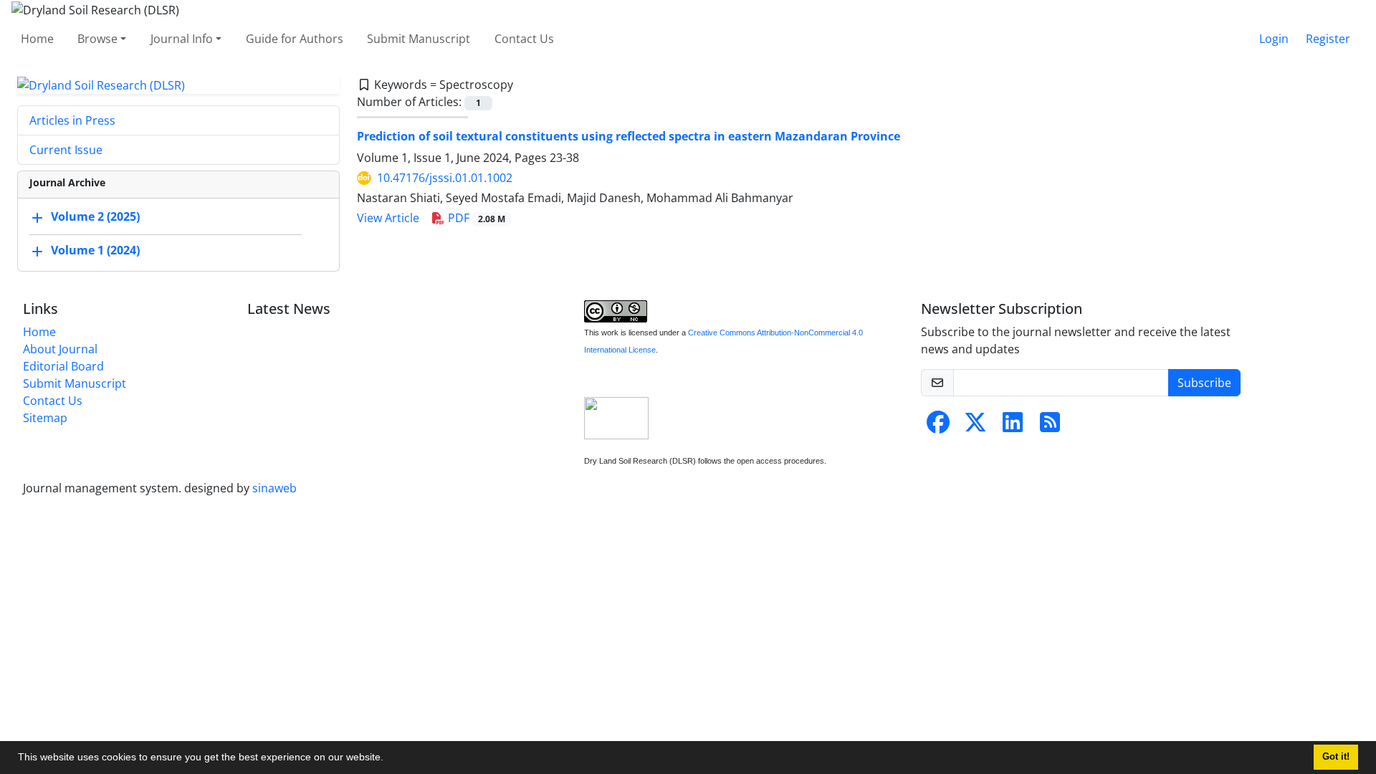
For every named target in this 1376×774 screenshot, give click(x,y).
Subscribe (1204, 383)
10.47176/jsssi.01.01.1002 (444, 178)
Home (37, 39)
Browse (97, 39)
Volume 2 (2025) (95, 217)
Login (1274, 39)
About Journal (60, 349)
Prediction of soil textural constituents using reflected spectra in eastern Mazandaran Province (628, 136)
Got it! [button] (1335, 757)
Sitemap (45, 418)
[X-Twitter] (975, 426)
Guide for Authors (294, 39)
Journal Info (181, 39)
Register (1328, 39)
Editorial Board (63, 366)
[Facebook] (938, 426)
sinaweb (274, 488)
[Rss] (1050, 426)
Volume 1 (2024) (95, 251)
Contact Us (524, 39)
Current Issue (65, 150)
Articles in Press (72, 120)
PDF (475, 218)
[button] (388, 759)
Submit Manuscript (418, 39)
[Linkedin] (1012, 426)
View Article (388, 218)
